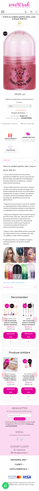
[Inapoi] (1, 17)
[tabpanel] (19, 60)
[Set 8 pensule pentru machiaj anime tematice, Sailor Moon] (10, 309)
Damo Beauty (10, 374)
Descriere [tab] (6, 160)
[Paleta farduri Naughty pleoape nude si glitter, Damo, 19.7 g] (10, 365)
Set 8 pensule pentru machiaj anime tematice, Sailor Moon (10, 322)
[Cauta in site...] (36, 12)
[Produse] (3, 12)
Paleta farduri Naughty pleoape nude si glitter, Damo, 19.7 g (10, 378)
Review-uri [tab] (8, 287)
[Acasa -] (19, 5)
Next (35, 62)
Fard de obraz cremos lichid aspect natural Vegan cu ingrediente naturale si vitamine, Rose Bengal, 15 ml (28, 378)
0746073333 (20, 450)
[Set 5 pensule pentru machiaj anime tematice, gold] (28, 309)
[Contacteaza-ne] (25, 12)
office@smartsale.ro (20, 453)
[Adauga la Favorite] (10, 341)
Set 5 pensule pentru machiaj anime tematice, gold (28, 322)
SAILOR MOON (10, 319)
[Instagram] (22, 439)
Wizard (28, 319)
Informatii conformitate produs (14, 282)
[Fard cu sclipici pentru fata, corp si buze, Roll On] (19, 60)
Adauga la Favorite (10, 124)
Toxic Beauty (28, 374)
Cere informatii (28, 124)
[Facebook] (17, 439)
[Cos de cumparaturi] (31, 12)
